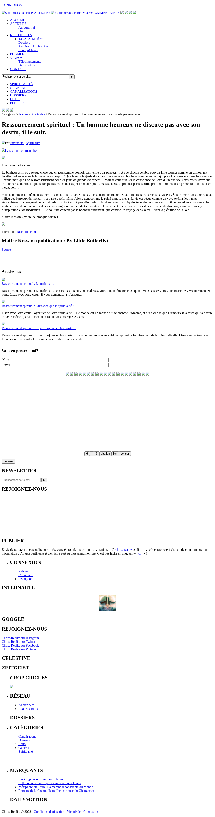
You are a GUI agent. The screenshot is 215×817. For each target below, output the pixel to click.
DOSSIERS (18, 95)
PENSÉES (17, 103)
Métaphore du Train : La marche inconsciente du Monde (55, 787)
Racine (23, 114)
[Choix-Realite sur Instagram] (134, 12)
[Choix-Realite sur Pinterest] (130, 12)
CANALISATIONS (23, 91)
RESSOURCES (21, 35)
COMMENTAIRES (105, 12)
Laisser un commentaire (21, 150)
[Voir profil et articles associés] (107, 610)
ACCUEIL (17, 20)
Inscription (25, 579)
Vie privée (74, 811)
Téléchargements (29, 61)
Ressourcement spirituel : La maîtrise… (28, 283)
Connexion (25, 575)
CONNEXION (12, 5)
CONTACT (18, 69)
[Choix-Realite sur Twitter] (122, 12)
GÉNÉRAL (18, 88)
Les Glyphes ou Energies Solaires (40, 779)
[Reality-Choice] (3, 110)
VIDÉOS (16, 57)
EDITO (15, 99)
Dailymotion (26, 65)
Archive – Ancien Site (33, 46)
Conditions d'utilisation (49, 811)
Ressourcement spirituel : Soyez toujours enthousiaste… (39, 328)
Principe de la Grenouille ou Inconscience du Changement (57, 790)
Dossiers (24, 42)
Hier (21, 31)
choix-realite (123, 549)
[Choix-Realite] (7, 110)
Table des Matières (30, 39)
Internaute (17, 143)
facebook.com (26, 231)
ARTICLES (42, 12)
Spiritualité (38, 114)
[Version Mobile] (11, 110)
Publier (23, 571)
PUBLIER (17, 54)
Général (23, 748)
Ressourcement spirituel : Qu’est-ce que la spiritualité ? (38, 306)
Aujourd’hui (26, 27)
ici (139, 553)
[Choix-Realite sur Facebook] (126, 12)
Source (6, 249)
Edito (22, 744)
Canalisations (27, 736)
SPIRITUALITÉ (21, 84)
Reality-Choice (28, 50)
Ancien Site (26, 705)
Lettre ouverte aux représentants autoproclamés (49, 783)
